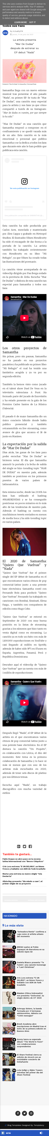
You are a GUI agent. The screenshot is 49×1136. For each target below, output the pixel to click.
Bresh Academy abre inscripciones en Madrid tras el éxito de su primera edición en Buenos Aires (31, 1027)
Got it (32, 22)
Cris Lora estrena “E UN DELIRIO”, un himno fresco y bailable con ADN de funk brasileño (30, 981)
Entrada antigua (11, 900)
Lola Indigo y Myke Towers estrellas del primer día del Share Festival (30, 1072)
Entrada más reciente (36, 900)
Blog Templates (14, 1125)
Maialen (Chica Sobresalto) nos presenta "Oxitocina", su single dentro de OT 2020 (30, 995)
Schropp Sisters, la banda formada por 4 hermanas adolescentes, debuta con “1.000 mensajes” (29, 1012)
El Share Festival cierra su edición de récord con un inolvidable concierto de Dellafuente (29, 1058)
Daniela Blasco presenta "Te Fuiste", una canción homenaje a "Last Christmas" (31, 964)
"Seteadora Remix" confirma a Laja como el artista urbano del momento (31, 934)
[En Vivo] (2, 1132)
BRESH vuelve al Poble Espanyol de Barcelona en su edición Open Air (30, 949)
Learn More (20, 22)
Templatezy (39, 1125)
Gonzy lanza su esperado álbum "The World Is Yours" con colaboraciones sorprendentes (30, 1043)
